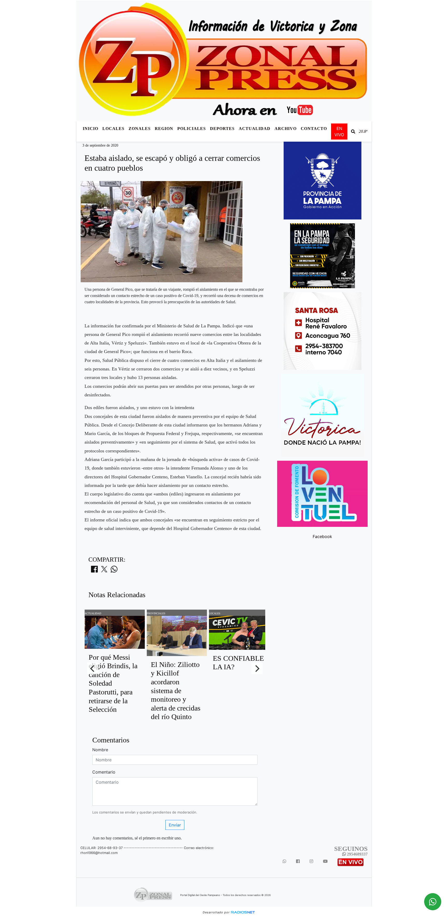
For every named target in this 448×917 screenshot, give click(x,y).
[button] (353, 131)
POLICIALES (191, 128)
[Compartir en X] (104, 570)
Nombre (100, 749)
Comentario (103, 772)
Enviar (175, 825)
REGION (164, 128)
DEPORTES (222, 128)
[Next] (257, 668)
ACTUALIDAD (254, 128)
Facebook (322, 536)
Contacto (314, 128)
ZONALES (140, 128)
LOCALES (113, 128)
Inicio (90, 128)
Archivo (286, 128)
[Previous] (93, 668)
